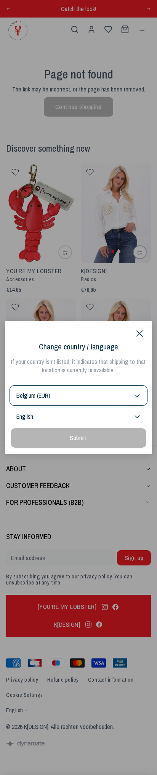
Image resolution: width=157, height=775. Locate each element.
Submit (78, 438)
